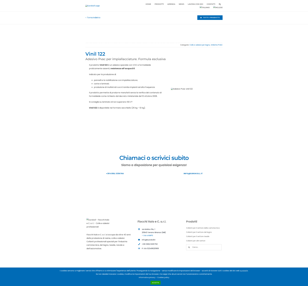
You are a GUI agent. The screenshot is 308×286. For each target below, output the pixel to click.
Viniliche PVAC (217, 45)
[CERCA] (220, 4)
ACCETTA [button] (155, 283)
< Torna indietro (92, 17)
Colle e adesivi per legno (199, 45)
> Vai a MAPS (147, 235)
